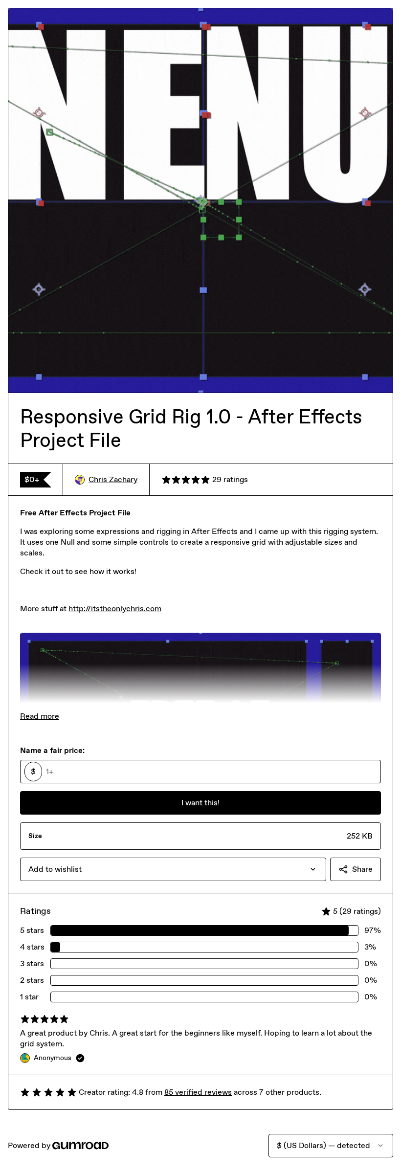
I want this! (200, 802)
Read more (39, 716)
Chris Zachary (113, 479)
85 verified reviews (198, 1092)
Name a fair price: (52, 750)
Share (362, 869)
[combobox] (173, 869)
